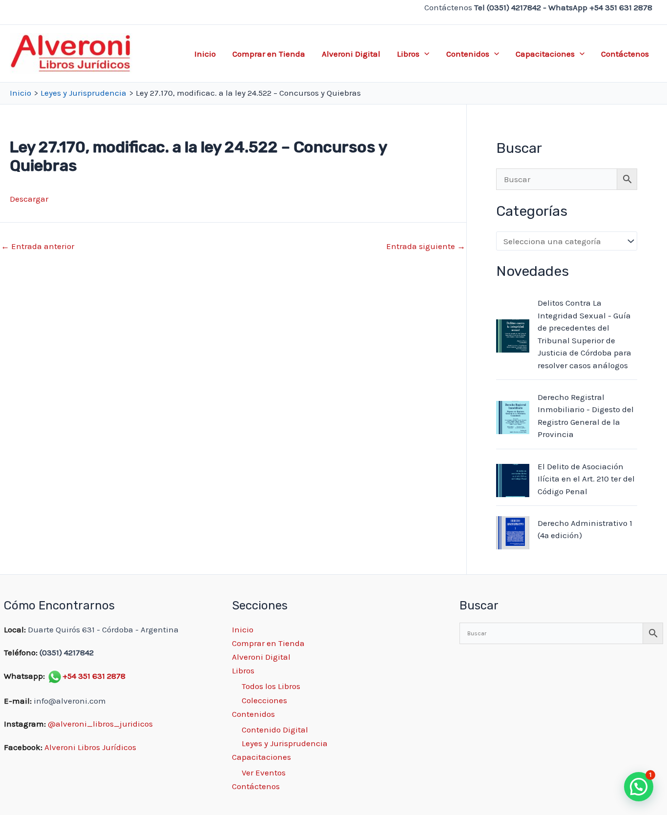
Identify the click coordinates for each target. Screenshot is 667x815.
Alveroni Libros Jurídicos (90, 747)
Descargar (29, 199)
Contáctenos (625, 54)
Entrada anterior (37, 246)
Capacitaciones (545, 54)
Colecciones (264, 700)
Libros (408, 54)
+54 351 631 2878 (94, 676)
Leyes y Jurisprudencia (285, 743)
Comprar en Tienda (268, 54)
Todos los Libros (271, 686)
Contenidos (467, 54)
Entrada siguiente (425, 246)
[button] (424, 53)
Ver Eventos (264, 772)
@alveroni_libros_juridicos (100, 724)
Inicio (205, 54)
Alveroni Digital (351, 54)
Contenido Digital (275, 729)
